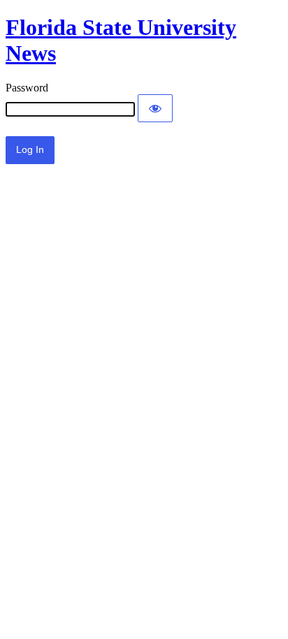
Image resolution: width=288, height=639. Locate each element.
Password (27, 88)
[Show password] (155, 108)
